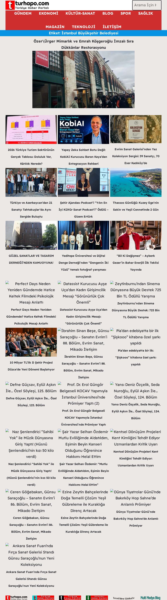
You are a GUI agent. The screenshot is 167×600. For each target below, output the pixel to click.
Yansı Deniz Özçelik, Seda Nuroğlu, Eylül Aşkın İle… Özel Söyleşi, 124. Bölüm (135, 411)
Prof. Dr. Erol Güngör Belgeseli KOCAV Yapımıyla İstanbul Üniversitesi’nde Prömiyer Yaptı (83, 417)
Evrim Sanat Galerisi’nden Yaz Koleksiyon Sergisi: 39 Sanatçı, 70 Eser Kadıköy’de (135, 156)
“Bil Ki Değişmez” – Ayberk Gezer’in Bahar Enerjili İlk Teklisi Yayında (136, 262)
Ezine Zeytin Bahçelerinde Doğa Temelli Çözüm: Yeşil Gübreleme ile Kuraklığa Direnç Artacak (83, 525)
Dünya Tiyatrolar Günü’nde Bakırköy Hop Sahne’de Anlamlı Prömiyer (135, 518)
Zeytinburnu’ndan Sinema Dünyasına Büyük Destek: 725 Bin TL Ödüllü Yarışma (136, 310)
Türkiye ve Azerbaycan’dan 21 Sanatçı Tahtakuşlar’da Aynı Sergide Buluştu (31, 209)
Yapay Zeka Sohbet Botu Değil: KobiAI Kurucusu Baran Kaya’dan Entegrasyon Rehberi (83, 157)
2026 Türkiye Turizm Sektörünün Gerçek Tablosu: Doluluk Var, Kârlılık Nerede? (31, 157)
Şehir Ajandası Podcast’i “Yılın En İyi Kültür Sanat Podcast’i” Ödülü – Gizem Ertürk (84, 209)
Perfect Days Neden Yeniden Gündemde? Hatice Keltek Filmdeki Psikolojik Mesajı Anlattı (31, 316)
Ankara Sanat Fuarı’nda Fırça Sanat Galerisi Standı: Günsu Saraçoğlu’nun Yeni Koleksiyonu (31, 579)
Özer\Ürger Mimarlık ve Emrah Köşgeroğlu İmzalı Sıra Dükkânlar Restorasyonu (84, 44)
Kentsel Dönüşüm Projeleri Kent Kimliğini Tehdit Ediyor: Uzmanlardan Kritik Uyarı (135, 458)
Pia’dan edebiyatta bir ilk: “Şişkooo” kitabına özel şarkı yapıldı (135, 357)
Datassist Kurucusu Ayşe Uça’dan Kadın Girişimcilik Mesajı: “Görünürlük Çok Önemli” (83, 316)
